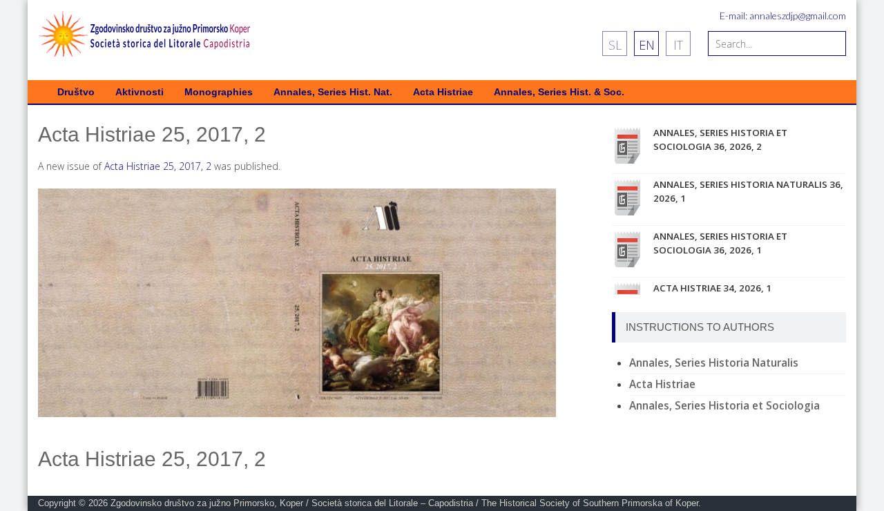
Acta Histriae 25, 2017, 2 (157, 166)
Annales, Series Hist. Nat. (332, 92)
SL (615, 45)
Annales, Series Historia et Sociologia (724, 405)
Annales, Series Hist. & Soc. (559, 92)
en (647, 45)
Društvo (76, 92)
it (678, 45)
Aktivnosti (139, 92)
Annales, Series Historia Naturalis (713, 363)
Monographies (218, 92)
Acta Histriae (443, 92)
